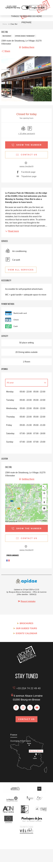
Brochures (26, 623)
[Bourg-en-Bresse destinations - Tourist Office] (26, 662)
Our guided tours (26, 628)
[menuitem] (26, 16)
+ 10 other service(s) (26, 133)
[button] (42, 7)
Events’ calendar (26, 633)
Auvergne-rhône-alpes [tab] (20, 741)
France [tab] (13, 735)
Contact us (26, 719)
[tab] (23, 382)
